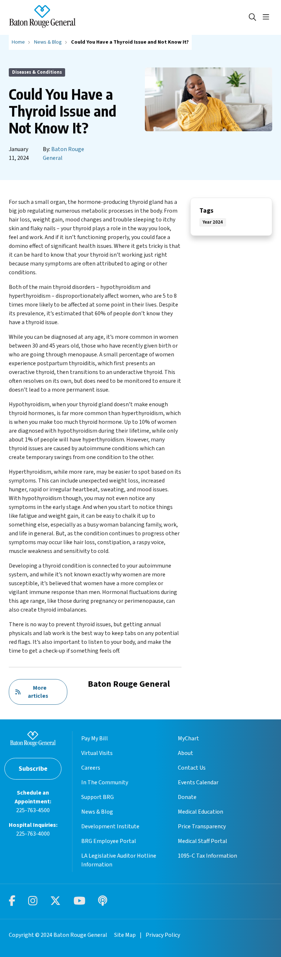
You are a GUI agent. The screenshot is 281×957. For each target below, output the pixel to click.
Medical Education (200, 812)
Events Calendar (198, 782)
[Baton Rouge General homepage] (42, 17)
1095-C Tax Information (207, 856)
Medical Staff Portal (202, 841)
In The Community (104, 782)
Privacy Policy (163, 935)
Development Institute (110, 826)
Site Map (125, 935)
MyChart (188, 738)
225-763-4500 (33, 810)
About (185, 753)
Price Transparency (202, 826)
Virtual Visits (97, 753)
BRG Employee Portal (108, 841)
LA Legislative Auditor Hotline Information (118, 860)
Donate (187, 797)
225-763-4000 (33, 834)
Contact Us (192, 768)
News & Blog (97, 812)
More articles (38, 692)
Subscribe (33, 768)
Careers (90, 768)
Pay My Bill (94, 738)
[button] (267, 17)
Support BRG (97, 797)
